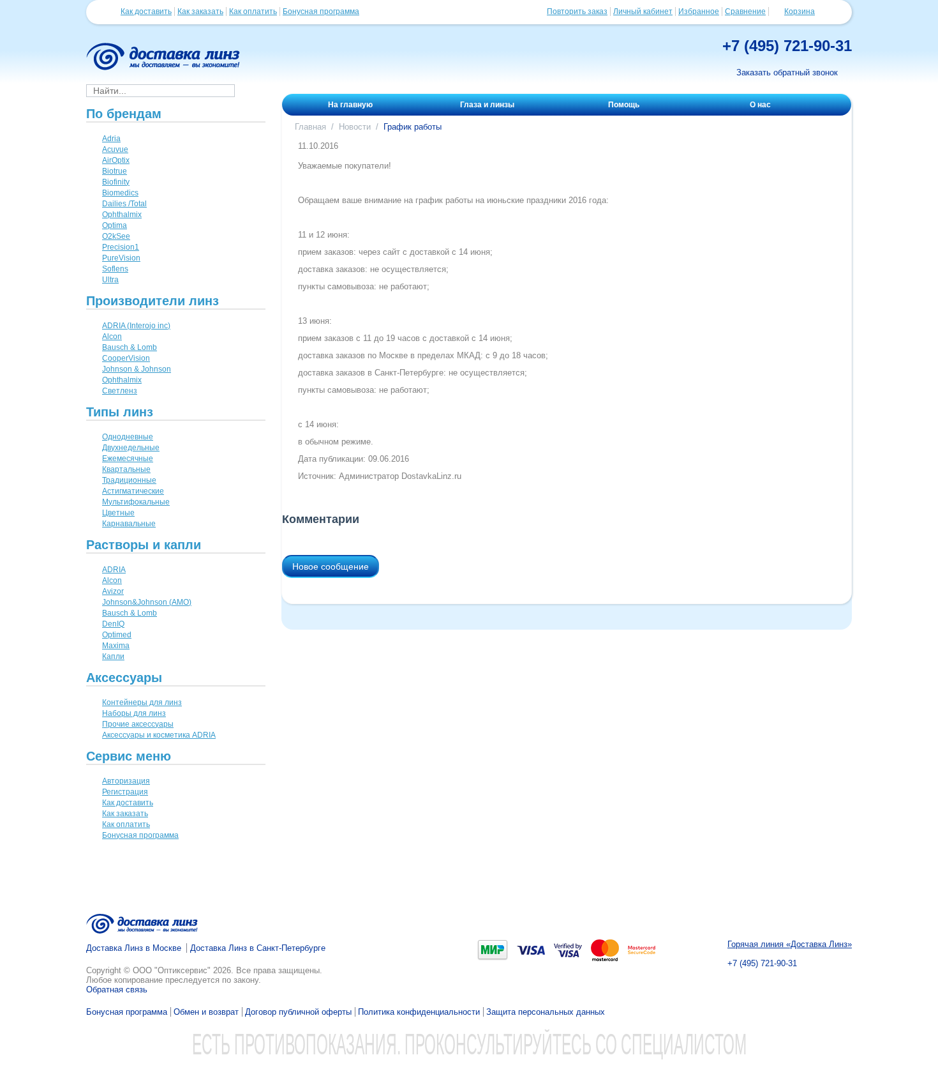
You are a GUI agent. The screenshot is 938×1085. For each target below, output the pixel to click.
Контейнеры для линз (142, 702)
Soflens (115, 268)
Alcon (112, 336)
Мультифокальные (136, 501)
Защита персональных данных (545, 1012)
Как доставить (146, 11)
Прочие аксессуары (138, 724)
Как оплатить (253, 11)
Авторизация (126, 781)
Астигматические (133, 491)
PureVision (121, 258)
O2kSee (116, 236)
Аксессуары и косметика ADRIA (159, 735)
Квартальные (126, 469)
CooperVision (126, 358)
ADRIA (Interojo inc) (136, 325)
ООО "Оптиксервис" (172, 970)
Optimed (116, 634)
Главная (310, 127)
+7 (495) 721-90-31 (787, 45)
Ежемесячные (127, 458)
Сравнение (745, 11)
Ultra (110, 279)
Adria (111, 138)
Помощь (623, 104)
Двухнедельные (131, 447)
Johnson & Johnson (136, 369)
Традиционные (129, 480)
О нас (760, 104)
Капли (113, 656)
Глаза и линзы (487, 104)
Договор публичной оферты (298, 1012)
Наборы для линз (134, 713)
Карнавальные (129, 523)
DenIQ (113, 623)
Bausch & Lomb (129, 347)
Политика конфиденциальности (419, 1012)
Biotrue (114, 171)
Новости (355, 127)
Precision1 (120, 247)
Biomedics (120, 192)
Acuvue (115, 149)
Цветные (118, 512)
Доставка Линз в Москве (133, 948)
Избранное (698, 11)
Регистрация (125, 791)
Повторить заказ (577, 11)
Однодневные (127, 436)
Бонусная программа (321, 11)
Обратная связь (116, 989)
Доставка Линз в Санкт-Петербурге (257, 948)
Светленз (119, 390)
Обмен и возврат (206, 1012)
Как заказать (200, 11)
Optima (114, 225)
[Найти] (253, 90)
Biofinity (116, 182)
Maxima (116, 645)
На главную (350, 104)
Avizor (113, 591)
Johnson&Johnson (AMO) (146, 602)
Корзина (799, 11)
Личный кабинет (643, 11)
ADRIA (114, 569)
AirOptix (116, 160)
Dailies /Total (124, 203)
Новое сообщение (330, 566)
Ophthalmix (122, 214)
